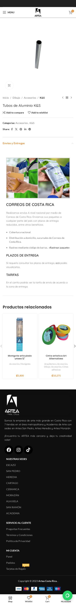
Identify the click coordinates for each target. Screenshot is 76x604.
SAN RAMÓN (13, 507)
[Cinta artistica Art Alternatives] (56, 334)
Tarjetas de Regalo (17, 568)
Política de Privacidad (18, 540)
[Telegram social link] (29, 129)
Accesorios (30, 97)
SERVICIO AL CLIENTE (18, 522)
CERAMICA (12, 489)
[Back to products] (67, 98)
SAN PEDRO (13, 470)
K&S (42, 97)
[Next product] (71, 98)
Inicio (6, 97)
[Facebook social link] (12, 129)
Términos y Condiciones (19, 534)
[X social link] (16, 129)
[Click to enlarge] (9, 85)
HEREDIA (11, 476)
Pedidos (10, 562)
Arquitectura (50, 364)
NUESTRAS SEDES (16, 458)
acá (57, 263)
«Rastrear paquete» (59, 247)
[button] (67, 595)
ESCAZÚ (11, 464)
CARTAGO (12, 483)
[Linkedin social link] (25, 129)
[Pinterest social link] (21, 129)
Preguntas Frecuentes (18, 528)
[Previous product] (63, 98)
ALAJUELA (12, 501)
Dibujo (16, 97)
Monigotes (25, 364)
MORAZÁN (12, 495)
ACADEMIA (13, 513)
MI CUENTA (12, 550)
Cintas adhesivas (60, 368)
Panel (9, 556)
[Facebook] (8, 449)
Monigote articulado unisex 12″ (20, 357)
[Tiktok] (28, 449)
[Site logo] (38, 12)
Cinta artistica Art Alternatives (56, 357)
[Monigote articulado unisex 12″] (19, 334)
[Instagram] (18, 449)
